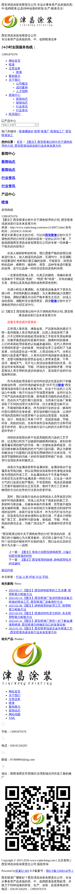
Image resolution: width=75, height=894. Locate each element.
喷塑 (37, 131)
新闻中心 (14, 95)
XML (12, 718)
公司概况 (22, 83)
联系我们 (14, 114)
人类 (25, 576)
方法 (39, 576)
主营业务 (14, 68)
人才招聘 (22, 91)
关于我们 (14, 79)
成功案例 (22, 87)
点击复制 (63, 860)
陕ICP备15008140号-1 (59, 870)
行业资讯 (22, 106)
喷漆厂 (45, 131)
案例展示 (14, 76)
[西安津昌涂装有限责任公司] (37, 22)
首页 (20, 141)
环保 (32, 576)
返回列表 (7, 570)
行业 (19, 576)
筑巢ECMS (22, 870)
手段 (45, 576)
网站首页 (14, 60)
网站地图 (14, 714)
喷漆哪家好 (26, 131)
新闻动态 (22, 98)
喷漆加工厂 (57, 131)
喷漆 (12, 64)
